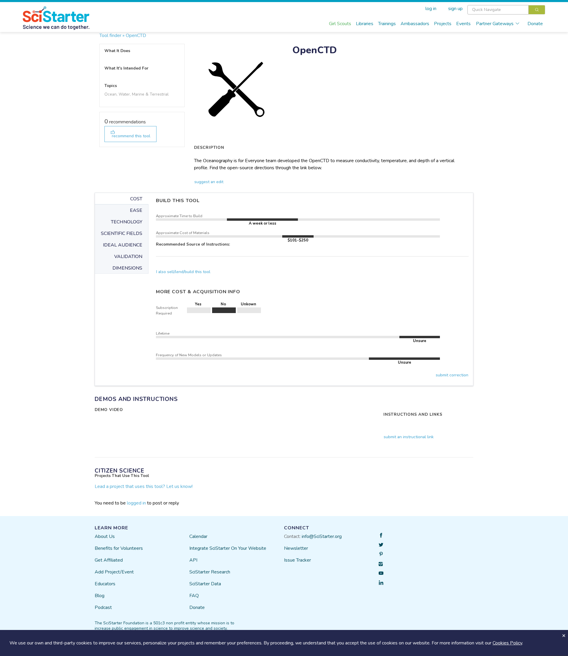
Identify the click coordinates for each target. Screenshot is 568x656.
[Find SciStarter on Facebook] (381, 535)
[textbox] (498, 9)
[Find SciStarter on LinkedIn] (381, 582)
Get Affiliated (109, 560)
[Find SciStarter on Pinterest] (381, 554)
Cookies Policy (507, 643)
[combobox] (506, 9)
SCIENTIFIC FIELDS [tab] (121, 233)
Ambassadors (415, 23)
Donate (535, 23)
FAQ (194, 595)
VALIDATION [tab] (128, 256)
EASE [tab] (136, 210)
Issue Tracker (297, 560)
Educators (105, 584)
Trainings (387, 23)
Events (463, 23)
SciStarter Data (205, 584)
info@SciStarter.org (322, 536)
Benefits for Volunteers (119, 548)
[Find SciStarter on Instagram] (381, 563)
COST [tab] (136, 199)
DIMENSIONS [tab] (127, 268)
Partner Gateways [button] (495, 23)
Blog (99, 595)
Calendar (198, 536)
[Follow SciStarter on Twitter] (381, 544)
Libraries (364, 23)
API (193, 560)
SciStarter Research (209, 572)
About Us (105, 536)
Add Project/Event (114, 572)
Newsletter (296, 548)
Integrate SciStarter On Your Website (227, 548)
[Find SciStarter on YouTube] (381, 573)
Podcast (103, 607)
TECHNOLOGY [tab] (126, 222)
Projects (442, 23)
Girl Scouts (340, 23)
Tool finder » (112, 35)
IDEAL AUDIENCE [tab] (122, 245)
